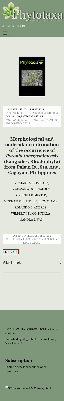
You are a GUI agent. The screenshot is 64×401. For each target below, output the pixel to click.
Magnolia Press (32, 339)
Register (7, 26)
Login (21, 26)
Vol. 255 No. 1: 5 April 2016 (28, 109)
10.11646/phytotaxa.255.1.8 (27, 116)
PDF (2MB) (10, 252)
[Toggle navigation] (5, 33)
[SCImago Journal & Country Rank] (28, 388)
